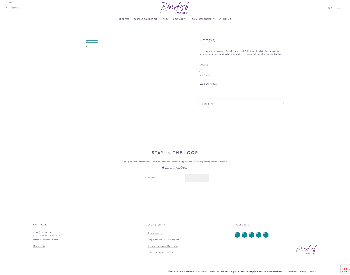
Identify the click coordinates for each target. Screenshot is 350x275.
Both (185, 168)
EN (10, 2)
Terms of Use (149, 271)
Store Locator (338, 7)
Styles (165, 19)
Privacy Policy (161, 271)
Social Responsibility (202, 19)
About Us (124, 19)
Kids (178, 168)
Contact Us (39, 246)
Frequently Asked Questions (163, 246)
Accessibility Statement (160, 252)
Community (179, 19)
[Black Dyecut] (201, 71)
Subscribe (196, 177)
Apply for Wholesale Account (163, 239)
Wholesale (225, 19)
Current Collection (145, 19)
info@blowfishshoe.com (45, 239)
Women (168, 168)
